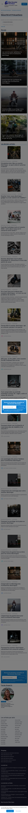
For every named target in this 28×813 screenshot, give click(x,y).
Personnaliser (18, 811)
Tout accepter (10, 811)
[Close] (24, 401)
